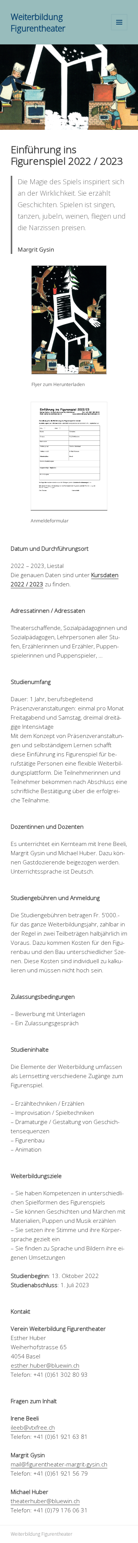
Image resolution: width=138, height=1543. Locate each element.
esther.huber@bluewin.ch (45, 1365)
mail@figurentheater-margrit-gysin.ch (59, 1464)
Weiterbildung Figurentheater (38, 22)
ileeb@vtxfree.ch (33, 1427)
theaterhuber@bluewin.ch (45, 1501)
